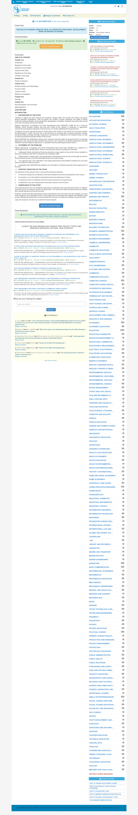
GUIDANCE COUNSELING (99, 449)
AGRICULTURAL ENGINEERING (102, 147)
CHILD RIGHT (94, 258)
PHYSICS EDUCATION (98, 628)
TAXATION (93, 731)
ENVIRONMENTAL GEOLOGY (100, 380)
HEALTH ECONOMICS (98, 456)
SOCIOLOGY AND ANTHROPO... (102, 708)
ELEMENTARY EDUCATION (100, 357)
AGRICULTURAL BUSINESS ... (101, 139)
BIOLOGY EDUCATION (98, 208)
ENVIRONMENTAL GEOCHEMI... (102, 376)
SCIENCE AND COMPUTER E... (101, 685)
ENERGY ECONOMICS (98, 361)
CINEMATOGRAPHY (97, 261)
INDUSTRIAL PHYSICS (98, 506)
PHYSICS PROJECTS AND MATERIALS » (104, 51)
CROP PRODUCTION (97, 300)
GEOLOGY (93, 441)
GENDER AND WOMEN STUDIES (102, 426)
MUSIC (92, 601)
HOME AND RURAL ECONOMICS (102, 475)
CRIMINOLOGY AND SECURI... (101, 296)
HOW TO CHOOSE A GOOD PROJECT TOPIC (104, 797)
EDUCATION (94, 330)
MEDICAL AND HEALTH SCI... (101, 590)
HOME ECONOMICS (97, 479)
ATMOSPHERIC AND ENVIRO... (101, 189)
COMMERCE (94, 273)
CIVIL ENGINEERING (97, 265)
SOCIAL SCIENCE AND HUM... (101, 701)
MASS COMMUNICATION (99, 567)
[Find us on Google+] (122, 6)
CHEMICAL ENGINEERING (99, 242)
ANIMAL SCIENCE (96, 177)
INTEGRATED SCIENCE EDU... (101, 521)
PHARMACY (94, 617)
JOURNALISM (94, 536)
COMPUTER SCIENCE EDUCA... (102, 284)
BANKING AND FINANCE (99, 196)
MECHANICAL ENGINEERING (101, 586)
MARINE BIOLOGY (96, 555)
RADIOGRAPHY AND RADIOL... (101, 678)
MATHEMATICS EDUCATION (100, 578)
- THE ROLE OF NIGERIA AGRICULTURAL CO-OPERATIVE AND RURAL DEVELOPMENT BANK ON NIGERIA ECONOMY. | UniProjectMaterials (67, 807)
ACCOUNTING (94, 116)
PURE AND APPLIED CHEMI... (101, 670)
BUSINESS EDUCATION (98, 235)
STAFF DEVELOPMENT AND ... (101, 720)
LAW (91, 540)
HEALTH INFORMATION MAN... (101, 468)
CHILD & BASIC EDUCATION (100, 254)
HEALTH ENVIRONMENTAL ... (101, 464)
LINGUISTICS (94, 548)
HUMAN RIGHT (95, 491)
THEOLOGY (93, 746)
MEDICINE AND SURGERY (99, 594)
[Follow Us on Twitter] (118, 6)
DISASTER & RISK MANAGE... (101, 319)
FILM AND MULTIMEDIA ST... (100, 395)
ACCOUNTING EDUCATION (100, 120)
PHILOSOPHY (94, 620)
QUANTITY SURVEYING (98, 674)
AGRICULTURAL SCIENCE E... (101, 162)
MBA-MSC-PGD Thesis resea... (101, 769)
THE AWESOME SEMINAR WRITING (101, 800)
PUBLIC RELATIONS (97, 662)
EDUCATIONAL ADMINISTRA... (101, 342)
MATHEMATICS (95, 575)
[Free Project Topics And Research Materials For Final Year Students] (13, 2)
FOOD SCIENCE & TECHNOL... (101, 410)
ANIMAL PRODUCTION (98, 174)
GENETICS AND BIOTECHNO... (101, 429)
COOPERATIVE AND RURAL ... (101, 288)
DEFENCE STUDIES (97, 311)
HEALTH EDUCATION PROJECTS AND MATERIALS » (107, 86)
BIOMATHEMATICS (96, 212)
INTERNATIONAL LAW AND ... (101, 529)
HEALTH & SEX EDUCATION (100, 452)
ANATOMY (93, 170)
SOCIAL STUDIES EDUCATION (101, 704)
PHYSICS (92, 624)
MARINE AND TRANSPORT (100, 552)
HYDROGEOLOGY (96, 494)
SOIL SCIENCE (95, 712)
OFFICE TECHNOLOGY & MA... (101, 609)
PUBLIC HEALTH (96, 659)
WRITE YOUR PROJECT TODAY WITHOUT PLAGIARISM (102, 787)
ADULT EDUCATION (97, 128)
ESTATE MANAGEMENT (98, 387)
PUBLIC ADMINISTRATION (99, 655)
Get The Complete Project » (51, 205)
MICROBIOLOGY (95, 597)
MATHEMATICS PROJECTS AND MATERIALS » (105, 106)
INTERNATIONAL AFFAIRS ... (100, 525)
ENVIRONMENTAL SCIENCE (100, 384)
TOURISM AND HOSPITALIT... (101, 750)
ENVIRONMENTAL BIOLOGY (100, 372)
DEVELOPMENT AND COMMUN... (102, 315)
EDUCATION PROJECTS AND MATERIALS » (105, 62)
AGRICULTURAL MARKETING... (101, 154)
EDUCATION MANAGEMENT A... (102, 338)
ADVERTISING (95, 132)
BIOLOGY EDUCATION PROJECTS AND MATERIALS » (107, 75)
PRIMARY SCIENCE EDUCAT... (101, 636)
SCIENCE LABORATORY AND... (101, 689)
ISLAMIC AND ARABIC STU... (100, 533)
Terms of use (117, 807)
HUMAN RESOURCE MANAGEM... (102, 487)
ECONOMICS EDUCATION (99, 326)
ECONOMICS (94, 322)
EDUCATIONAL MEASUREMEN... (102, 345)
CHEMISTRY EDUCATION (99, 250)
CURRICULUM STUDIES (98, 307)
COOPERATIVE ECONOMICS (100, 292)
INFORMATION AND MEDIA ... (101, 510)
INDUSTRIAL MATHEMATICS (100, 502)
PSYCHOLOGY (95, 647)
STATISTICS (94, 723)
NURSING (93, 605)
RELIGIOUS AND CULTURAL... (101, 681)
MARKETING (94, 563)
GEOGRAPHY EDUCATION (99, 437)
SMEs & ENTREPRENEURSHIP (101, 697)
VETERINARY (94, 758)
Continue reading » (62, 242)
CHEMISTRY (94, 246)
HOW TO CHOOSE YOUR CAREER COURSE (103, 783)
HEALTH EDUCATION (97, 460)
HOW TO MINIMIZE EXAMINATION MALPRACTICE (105, 794)
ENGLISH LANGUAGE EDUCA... (101, 364)
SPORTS (92, 716)
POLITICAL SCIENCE (97, 632)
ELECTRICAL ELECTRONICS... (101, 349)
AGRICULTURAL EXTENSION (100, 151)
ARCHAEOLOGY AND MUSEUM (101, 181)
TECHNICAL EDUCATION (99, 739)
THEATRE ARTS (95, 743)
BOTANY (92, 216)
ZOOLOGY (93, 766)
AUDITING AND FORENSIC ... (100, 193)
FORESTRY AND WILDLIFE (100, 414)
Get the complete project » (51, 46)
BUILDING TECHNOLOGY (99, 227)
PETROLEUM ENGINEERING (100, 613)
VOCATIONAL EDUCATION (99, 762)
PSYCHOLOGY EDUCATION (100, 651)
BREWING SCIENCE (97, 219)
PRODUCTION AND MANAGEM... (102, 640)
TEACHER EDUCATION (98, 735)
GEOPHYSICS (94, 445)
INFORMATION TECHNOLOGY (101, 513)
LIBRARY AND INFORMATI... (100, 544)
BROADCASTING (96, 223)
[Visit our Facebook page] (115, 6)
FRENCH (92, 418)
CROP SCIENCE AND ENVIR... (101, 303)
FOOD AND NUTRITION (98, 407)
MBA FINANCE (95, 582)
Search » (52, 310)
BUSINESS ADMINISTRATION (101, 231)
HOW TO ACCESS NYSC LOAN (99, 791)
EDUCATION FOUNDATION (99, 334)
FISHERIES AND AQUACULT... (101, 403)
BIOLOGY (93, 204)
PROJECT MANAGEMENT (99, 643)
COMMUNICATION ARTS (99, 277)
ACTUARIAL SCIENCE (98, 124)
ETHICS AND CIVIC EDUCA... (100, 391)
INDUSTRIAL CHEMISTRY (99, 498)
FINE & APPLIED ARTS (98, 399)
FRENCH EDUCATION (97, 422)
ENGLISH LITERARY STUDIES (101, 368)
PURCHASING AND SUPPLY (100, 666)
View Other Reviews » (51, 360)
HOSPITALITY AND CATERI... (100, 483)
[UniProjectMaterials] (31, 9)
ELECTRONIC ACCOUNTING (100, 353)
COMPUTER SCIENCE (98, 281)
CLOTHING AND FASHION (99, 269)
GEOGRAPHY (94, 433)
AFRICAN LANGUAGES (98, 135)
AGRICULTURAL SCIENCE (99, 158)
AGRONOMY (94, 166)
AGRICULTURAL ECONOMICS (101, 143)
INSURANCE (94, 517)
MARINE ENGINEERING (98, 559)
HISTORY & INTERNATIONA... (101, 471)
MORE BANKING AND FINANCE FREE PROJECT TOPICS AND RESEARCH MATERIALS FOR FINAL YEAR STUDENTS (52, 215)
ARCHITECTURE (95, 185)
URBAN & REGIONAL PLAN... (101, 754)
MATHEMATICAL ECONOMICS (101, 571)
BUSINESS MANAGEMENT (99, 238)
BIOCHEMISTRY (95, 200)
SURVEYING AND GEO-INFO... (101, 727)
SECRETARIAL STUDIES (99, 693)
